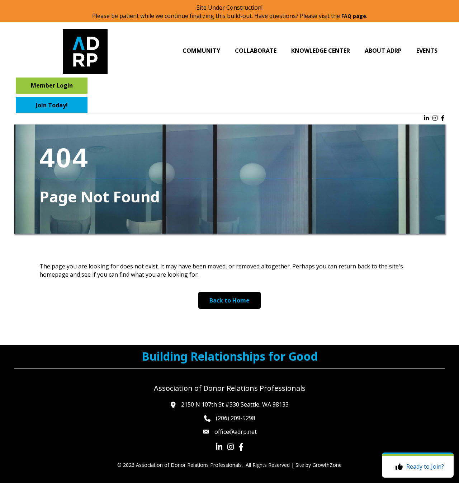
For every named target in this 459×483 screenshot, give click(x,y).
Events (426, 51)
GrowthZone (327, 464)
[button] (51, 85)
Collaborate (255, 51)
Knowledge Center (320, 51)
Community (201, 51)
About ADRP (383, 51)
